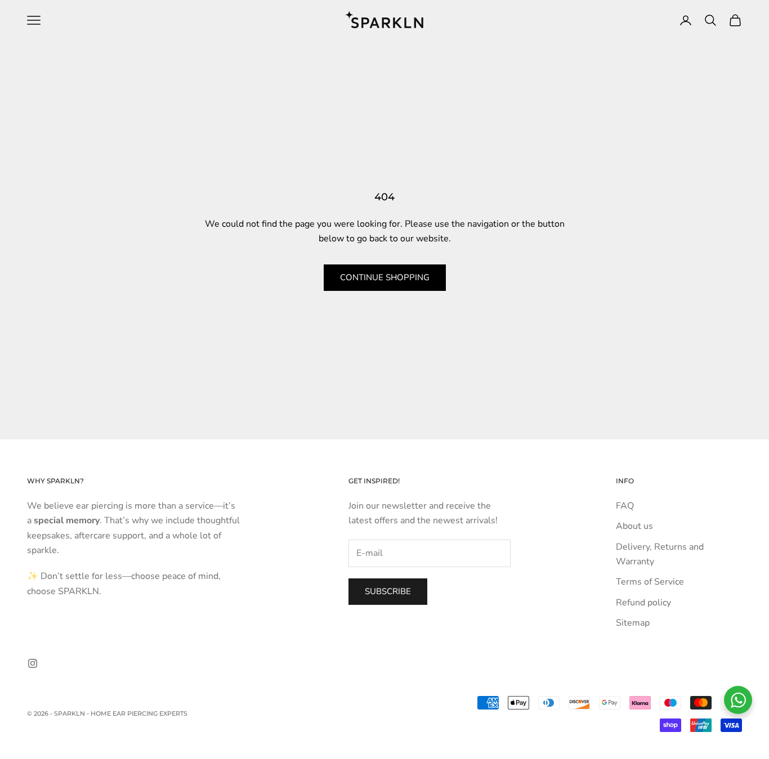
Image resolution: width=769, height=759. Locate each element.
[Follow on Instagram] (32, 663)
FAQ (625, 506)
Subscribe (388, 591)
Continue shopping (385, 277)
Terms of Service (650, 582)
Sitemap (633, 623)
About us (634, 526)
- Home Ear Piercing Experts (137, 713)
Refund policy (643, 602)
